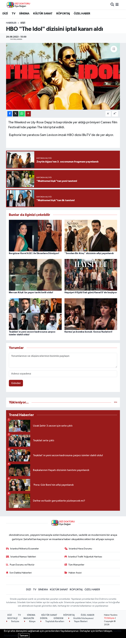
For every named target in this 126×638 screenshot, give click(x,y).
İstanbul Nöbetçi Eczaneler (24, 548)
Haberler (11, 23)
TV (13, 13)
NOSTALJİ (12, 618)
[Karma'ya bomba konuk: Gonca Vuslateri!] (90, 314)
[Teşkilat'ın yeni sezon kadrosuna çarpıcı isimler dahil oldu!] (35, 314)
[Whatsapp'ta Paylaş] (22, 113)
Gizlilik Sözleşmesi (83, 618)
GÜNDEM (58, 618)
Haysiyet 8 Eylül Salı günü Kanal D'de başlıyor (90, 292)
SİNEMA (24, 13)
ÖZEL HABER (82, 13)
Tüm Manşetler (76, 564)
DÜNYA (43, 618)
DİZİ (5, 13)
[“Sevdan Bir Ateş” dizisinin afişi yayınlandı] (90, 235)
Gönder (16, 383)
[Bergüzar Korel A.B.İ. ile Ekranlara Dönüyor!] (35, 235)
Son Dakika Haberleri (21, 572)
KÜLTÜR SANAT (42, 13)
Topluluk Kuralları (54, 621)
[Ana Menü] (117, 4)
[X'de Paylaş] (15, 113)
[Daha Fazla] (28, 113)
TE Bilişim (109, 618)
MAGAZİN (28, 618)
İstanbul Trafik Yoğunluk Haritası (85, 556)
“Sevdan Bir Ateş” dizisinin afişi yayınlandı (89, 253)
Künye (32, 621)
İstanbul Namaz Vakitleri (23, 556)
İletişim (15, 621)
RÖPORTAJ (63, 13)
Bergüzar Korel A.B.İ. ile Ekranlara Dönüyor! (34, 253)
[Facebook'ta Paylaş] (9, 113)
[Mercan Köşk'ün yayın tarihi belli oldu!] (35, 274)
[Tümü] (115, 402)
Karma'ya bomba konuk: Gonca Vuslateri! (88, 332)
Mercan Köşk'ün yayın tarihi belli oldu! (31, 292)
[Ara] (112, 4)
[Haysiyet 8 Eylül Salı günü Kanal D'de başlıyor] (90, 274)
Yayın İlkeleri (80, 621)
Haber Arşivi (75, 572)
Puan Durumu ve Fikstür (22, 564)
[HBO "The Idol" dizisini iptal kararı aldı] (63, 76)
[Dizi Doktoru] (18, 5)
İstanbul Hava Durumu (80, 548)
